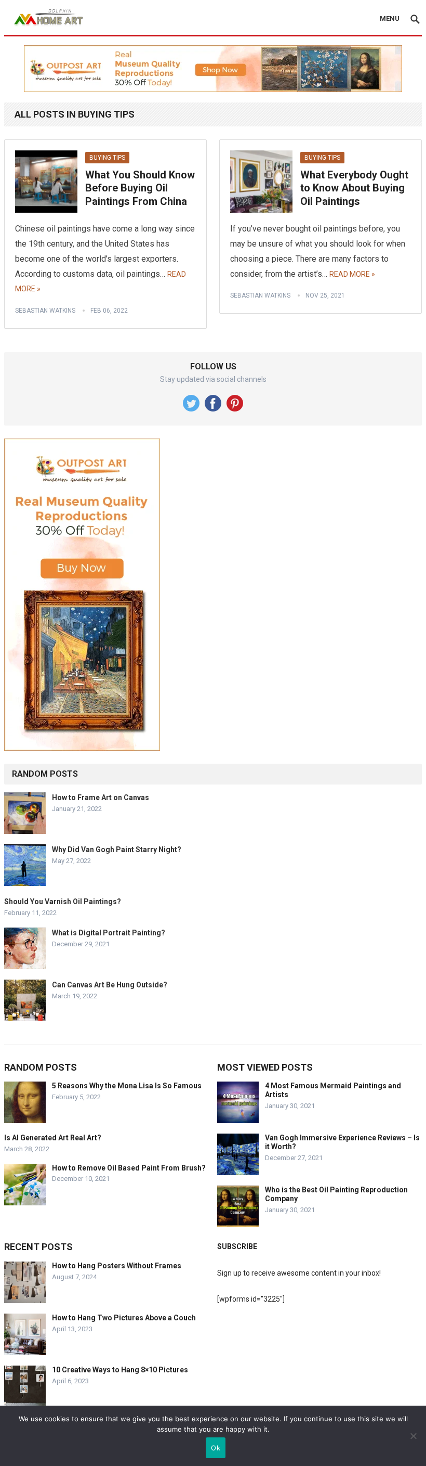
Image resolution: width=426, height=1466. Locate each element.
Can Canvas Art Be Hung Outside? (109, 985)
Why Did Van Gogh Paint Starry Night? (116, 849)
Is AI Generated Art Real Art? (52, 1138)
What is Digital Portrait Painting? (108, 933)
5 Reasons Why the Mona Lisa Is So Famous (127, 1086)
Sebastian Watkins (45, 310)
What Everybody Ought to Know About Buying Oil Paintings (354, 188)
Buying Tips (107, 157)
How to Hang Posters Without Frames (116, 1266)
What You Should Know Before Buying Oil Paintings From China (140, 188)
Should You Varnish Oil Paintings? (62, 901)
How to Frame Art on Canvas (100, 797)
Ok (215, 1448)
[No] (413, 1436)
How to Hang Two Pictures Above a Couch (124, 1318)
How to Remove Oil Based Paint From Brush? (129, 1168)
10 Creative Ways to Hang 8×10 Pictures (120, 1370)
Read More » (352, 274)
